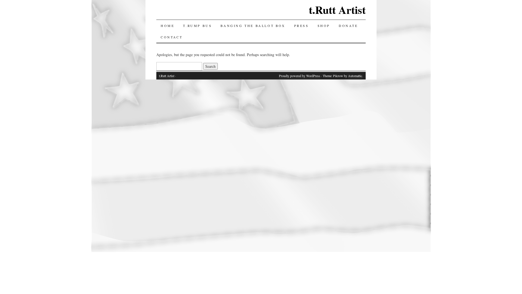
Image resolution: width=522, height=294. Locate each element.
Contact (171, 37)
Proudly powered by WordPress (299, 76)
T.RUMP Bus (197, 25)
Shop (324, 25)
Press (301, 25)
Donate (348, 25)
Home (167, 25)
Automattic (355, 76)
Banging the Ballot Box (252, 25)
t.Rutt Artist (337, 10)
